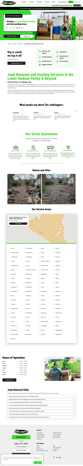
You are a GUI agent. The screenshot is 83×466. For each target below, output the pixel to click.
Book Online (21, 437)
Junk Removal (40, 432)
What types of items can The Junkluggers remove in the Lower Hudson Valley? (27, 399)
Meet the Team (40, 449)
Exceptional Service (32, 151)
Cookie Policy (5, 459)
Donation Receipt (67, 150)
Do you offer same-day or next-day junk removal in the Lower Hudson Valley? (27, 411)
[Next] (75, 112)
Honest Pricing (15, 151)
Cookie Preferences (36, 458)
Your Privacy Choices (41, 450)
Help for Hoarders (57, 435)
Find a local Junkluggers (21, 450)
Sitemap (55, 450)
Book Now (26, 36)
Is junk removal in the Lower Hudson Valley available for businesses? (25, 408)
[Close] (41, 455)
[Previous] (8, 112)
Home (9, 43)
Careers (38, 447)
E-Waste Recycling (40, 435)
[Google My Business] (59, 457)
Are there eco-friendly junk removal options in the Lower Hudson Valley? (25, 402)
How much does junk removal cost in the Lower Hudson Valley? (23, 396)
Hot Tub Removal (40, 437)
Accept (38, 462)
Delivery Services (56, 437)
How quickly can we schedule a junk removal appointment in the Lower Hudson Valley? (29, 417)
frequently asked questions (36, 393)
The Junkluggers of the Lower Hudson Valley (62, 5)
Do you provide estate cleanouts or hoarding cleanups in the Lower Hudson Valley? (28, 405)
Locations (14, 43)
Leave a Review (18, 223)
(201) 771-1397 (10, 36)
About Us (38, 445)
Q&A (54, 445)
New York (20, 43)
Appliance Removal (57, 432)
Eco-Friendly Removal (50, 151)
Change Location (77, 5)
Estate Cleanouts (56, 434)
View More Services (15, 63)
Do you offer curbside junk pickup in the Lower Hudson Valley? (23, 414)
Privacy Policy (56, 449)
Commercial (39, 439)
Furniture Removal (40, 434)
